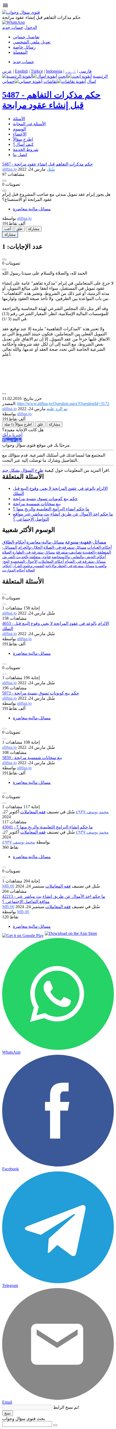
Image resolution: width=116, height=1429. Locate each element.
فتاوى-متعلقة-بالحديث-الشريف (26, 557)
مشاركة (33, 229)
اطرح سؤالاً (23, 139)
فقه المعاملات (33, 812)
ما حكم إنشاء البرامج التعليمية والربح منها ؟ (51, 509)
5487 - (47, 164)
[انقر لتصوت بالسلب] (4, 190)
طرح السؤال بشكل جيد (22, 470)
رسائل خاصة (24, 47)
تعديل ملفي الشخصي (31, 42)
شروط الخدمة (25, 149)
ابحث (62, 76)
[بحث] (55, 1425)
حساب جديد (12, 27)
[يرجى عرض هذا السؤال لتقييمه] (4, 594)
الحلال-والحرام (30, 547)
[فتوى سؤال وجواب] (21, 12)
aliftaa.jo (9, 613)
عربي (7, 71)
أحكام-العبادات (99, 547)
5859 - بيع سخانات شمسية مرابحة (32, 757)
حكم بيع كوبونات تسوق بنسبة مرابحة (45, 498)
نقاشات (50, 81)
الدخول (30, 27)
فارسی (85, 71)
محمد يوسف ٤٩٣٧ (92, 812)
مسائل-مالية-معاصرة (32, 209)
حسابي (8, 81)
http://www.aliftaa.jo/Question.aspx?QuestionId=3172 (63, 403)
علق (19, 229)
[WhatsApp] (13, 22)
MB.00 (8, 886)
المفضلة (20, 52)
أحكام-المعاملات (51, 562)
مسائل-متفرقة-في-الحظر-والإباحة (69, 566)
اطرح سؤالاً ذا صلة (18, 424)
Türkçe (37, 71)
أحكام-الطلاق (14, 542)
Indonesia (54, 71)
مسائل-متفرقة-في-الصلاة (64, 547)
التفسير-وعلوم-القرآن (28, 566)
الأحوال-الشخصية (24, 562)
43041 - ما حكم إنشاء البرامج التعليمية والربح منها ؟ (47, 827)
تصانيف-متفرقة (69, 552)
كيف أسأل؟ (23, 144)
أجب (7, 229)
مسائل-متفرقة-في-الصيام (85, 562)
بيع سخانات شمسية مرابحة (37, 503)
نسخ (7, 1413)
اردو (70, 71)
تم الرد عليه (57, 408)
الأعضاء (19, 134)
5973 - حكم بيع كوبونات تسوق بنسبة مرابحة (40, 693)
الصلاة (7, 552)
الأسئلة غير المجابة (29, 124)
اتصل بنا (20, 154)
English (21, 71)
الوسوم (19, 129)
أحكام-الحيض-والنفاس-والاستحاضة (79, 557)
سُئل (51, 169)
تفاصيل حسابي (26, 37)
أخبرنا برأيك (12, 435)
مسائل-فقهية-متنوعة (85, 542)
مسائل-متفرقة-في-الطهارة (33, 552)
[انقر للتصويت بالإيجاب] (4, 180)
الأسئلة (19, 118)
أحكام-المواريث (13, 570)
